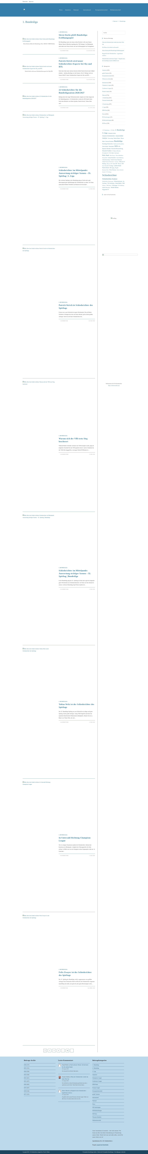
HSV (123, 163)
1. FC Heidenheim (105, 130)
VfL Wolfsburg (121, 185)
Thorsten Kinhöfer (106, 100)
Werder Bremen (114, 187)
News (103, 114)
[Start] (111, 21)
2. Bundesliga (105, 104)
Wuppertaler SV (105, 189)
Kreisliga (111, 165)
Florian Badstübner (119, 155)
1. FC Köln (112, 130)
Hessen (119, 163)
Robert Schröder (120, 169)
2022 (25, 1078)
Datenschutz (25, 1)
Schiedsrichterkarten (118, 181)
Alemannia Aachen (112, 133)
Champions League (106, 85)
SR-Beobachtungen (106, 120)
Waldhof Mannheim (106, 187)
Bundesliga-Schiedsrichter (107, 143)
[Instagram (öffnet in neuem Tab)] (123, 1)
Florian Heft (104, 157)
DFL (119, 146)
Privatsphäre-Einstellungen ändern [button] (90, 1152)
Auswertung (110, 138)
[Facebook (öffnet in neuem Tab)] (121, 1)
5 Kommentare (64, 454)
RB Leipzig (112, 167)
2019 (25, 1087)
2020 (25, 1084)
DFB (116, 146)
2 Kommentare (64, 107)
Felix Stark (105, 155)
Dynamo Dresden (106, 148)
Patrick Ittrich (105, 167)
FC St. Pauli (111, 153)
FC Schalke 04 (105, 153)
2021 (25, 1081)
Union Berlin (118, 183)
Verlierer (104, 185)
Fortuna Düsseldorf (112, 157)
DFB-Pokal (104, 110)
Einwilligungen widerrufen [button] (120, 1152)
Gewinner (116, 161)
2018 (25, 1091)
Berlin (103, 141)
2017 (25, 1094)
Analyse (104, 138)
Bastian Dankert (117, 138)
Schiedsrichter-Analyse (109, 179)
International (105, 82)
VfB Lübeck (108, 185)
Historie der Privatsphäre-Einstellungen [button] (105, 1152)
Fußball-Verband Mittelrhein (116, 159)
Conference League (106, 88)
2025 (25, 1068)
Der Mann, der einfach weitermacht (110, 47)
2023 (25, 1074)
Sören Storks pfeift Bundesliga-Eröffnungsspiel (113, 50)
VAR (123, 183)
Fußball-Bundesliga (106, 159)
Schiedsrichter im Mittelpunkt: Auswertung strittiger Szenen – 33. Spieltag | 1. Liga (75, 173)
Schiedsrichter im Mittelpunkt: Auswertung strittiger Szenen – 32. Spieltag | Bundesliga (75, 573)
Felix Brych (116, 153)
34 (67, 1050)
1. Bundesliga (122, 21)
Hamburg (104, 163)
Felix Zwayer (112, 155)
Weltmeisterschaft (106, 79)
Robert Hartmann (112, 170)
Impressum (31, 1)
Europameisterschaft (107, 75)
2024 (25, 1071)
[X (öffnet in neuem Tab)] (119, 1)
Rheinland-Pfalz (105, 169)
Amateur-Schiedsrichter (108, 136)
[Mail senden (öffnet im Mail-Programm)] (124, 1)
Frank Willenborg (119, 157)
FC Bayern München (116, 150)
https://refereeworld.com (113, 385)
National (104, 95)
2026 (25, 1065)
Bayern (122, 138)
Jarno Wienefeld (105, 165)
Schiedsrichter (109, 175)
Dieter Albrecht (65, 1090)
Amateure (104, 70)
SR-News (104, 123)
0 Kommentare (64, 50)
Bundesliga (118, 141)
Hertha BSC (115, 163)
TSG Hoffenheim (111, 183)
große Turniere (105, 73)
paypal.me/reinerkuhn (102, 1145)
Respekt (116, 167)
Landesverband (117, 165)
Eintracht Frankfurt (107, 150)
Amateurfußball (119, 136)
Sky (123, 181)
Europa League (105, 91)
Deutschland (111, 146)
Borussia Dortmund (109, 141)
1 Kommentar (64, 320)
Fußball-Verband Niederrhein (108, 161)
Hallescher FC (122, 161)
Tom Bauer (104, 183)
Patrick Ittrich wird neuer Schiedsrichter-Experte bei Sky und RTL (75, 64)
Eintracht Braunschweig (117, 148)
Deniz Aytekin (105, 146)
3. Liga (104, 107)
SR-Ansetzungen (106, 117)
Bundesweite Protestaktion (119, 143)
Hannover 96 (109, 163)
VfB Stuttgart (114, 185)
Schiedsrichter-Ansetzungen (107, 181)
